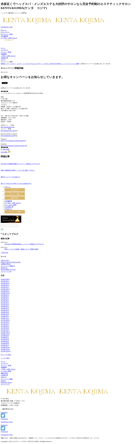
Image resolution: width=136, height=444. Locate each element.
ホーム (3, 48)
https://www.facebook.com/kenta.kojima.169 (14, 145)
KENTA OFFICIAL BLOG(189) (10, 262)
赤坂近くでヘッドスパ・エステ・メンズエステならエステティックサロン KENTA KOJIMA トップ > (34, 63)
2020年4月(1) (5, 308)
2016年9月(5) (5, 335)
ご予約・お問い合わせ (8, 56)
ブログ (3, 60)
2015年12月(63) (6, 351)
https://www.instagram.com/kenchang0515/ (13, 140)
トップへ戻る (5, 358)
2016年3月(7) (5, 345)
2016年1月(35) (5, 349)
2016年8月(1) (5, 337)
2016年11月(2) (5, 334)
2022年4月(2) (5, 297)
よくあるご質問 (6, 371)
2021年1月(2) (5, 304)
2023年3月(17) (5, 283)
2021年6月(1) (5, 301)
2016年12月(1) (5, 332)
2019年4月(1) (5, 316)
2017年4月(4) (5, 326)
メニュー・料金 (6, 52)
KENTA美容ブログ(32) (8, 269)
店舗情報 (4, 54)
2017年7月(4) (5, 322)
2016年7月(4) (5, 339)
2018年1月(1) (5, 318)
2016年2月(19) (5, 347)
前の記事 (6, 149)
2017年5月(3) (5, 324)
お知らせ (4, 377)
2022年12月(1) (5, 289)
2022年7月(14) (5, 293)
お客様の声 (4, 58)
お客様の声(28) (6, 264)
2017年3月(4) (5, 328)
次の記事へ (4, 152)
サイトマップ (5, 384)
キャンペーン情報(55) (8, 266)
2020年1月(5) (5, 314)
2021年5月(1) (5, 302)
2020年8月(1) (5, 306)
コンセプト (4, 50)
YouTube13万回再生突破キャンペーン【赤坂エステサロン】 (20, 164)
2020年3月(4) (5, 310)
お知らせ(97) (5, 260)
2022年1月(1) (5, 299)
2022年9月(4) (5, 291)
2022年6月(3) (5, 295)
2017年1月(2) (5, 330)
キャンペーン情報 (73, 63)
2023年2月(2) (5, 285)
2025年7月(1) (5, 281)
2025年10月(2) (5, 279)
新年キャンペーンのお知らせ (10, 177)
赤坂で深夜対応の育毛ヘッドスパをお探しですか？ (18, 170)
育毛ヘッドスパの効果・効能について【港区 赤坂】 (21, 249)
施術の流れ (4, 373)
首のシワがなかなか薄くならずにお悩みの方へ (16, 183)
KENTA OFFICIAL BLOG (6, 381)
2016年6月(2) (5, 341)
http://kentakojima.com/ (7, 127)
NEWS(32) (4, 268)
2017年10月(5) (5, 320)
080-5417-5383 (7, 27)
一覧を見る (4, 252)
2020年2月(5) (5, 312)
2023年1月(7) (5, 287)
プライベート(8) (6, 271)
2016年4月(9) (5, 343)
